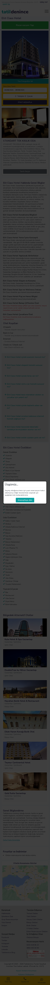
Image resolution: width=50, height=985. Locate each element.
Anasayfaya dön (25, 500)
